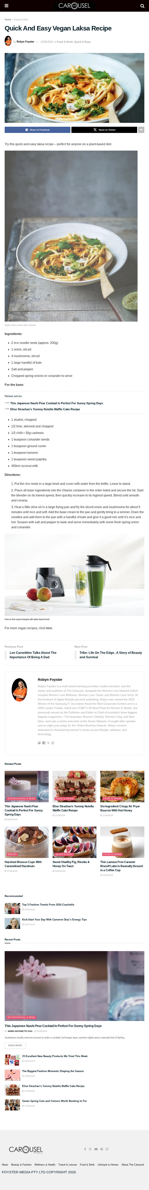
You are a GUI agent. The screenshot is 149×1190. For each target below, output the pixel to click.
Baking (12, 854)
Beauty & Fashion (21, 1164)
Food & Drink (21, 19)
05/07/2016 (29, 924)
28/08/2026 (11, 819)
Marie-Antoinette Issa (20, 1031)
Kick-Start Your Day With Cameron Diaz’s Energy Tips (54, 919)
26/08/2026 (59, 871)
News (5, 1164)
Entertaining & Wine (21, 798)
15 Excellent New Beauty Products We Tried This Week (54, 1056)
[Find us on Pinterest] (101, 1149)
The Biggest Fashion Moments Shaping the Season (53, 1071)
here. (49, 628)
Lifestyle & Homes (108, 1164)
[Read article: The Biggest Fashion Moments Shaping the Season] (12, 1075)
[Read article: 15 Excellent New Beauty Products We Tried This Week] (12, 1060)
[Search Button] (142, 6)
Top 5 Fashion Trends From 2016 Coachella (48, 904)
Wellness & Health (45, 1164)
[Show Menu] (6, 6)
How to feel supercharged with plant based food (27, 619)
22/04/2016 (29, 909)
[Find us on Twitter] (90, 1149)
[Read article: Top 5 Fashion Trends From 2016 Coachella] (12, 908)
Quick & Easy (82, 41)
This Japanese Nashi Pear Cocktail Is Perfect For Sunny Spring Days (56, 403)
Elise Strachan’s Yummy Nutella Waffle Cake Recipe (45, 409)
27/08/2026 (59, 815)
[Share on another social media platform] (141, 130)
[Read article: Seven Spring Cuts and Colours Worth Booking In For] (12, 1104)
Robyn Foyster (25, 41)
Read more (17, 1045)
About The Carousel (133, 1164)
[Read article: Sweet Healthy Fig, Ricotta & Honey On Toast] (75, 842)
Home (8, 19)
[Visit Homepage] (74, 6)
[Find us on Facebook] (85, 1149)
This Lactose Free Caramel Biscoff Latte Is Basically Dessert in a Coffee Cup (121, 866)
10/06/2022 (47, 41)
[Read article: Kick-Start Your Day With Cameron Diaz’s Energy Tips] (12, 923)
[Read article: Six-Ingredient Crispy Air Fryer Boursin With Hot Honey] (122, 786)
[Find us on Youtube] (96, 1149)
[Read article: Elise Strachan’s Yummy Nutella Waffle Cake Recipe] (75, 786)
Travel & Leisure (67, 1164)
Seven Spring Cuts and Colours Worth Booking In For (54, 1101)
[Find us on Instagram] (107, 1149)
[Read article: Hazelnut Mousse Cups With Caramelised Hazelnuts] (27, 842)
